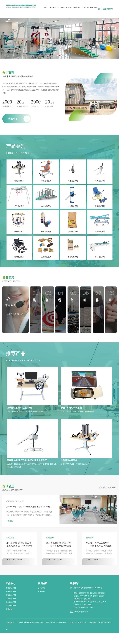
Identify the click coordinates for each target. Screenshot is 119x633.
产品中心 (61, 7)
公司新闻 (103, 487)
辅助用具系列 (19, 257)
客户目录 (85, 7)
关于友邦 (53, 7)
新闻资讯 (69, 7)
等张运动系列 (73, 181)
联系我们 (93, 7)
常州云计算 (82, 622)
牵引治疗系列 (100, 257)
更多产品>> (10, 609)
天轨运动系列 (100, 181)
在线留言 (77, 7)
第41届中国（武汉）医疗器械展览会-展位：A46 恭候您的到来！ (29, 507)
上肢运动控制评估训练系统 (19, 407)
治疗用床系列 (100, 231)
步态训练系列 (46, 206)
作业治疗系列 (46, 231)
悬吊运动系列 (19, 206)
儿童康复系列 (46, 257)
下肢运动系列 (100, 206)
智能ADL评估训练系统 (71, 407)
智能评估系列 (19, 181)
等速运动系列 (46, 181)
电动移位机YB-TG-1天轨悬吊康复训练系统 (27, 460)
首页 (45, 7)
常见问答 (112, 487)
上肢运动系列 (73, 206)
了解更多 (10, 521)
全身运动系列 (19, 231)
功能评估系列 (73, 231)
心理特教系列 (73, 257)
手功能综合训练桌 (69, 460)
